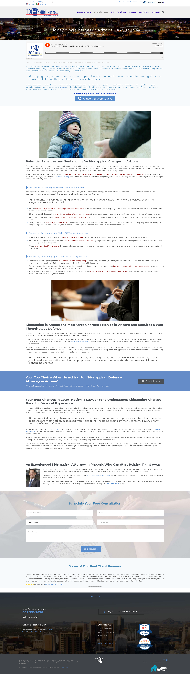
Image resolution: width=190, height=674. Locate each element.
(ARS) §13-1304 (63, 66)
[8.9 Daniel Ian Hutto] (144, 632)
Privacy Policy (64, 663)
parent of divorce (54, 429)
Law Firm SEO (153, 657)
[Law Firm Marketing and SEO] (144, 664)
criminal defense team (79, 341)
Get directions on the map (106, 639)
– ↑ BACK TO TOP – (95, 592)
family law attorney (36, 627)
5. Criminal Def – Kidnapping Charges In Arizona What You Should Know (79, 62)
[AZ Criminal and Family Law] (42, 12)
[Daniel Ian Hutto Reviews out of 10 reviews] (144, 645)
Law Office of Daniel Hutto (37, 62)
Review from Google (53, 580)
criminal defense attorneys (98, 475)
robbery (62, 87)
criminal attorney (62, 177)
